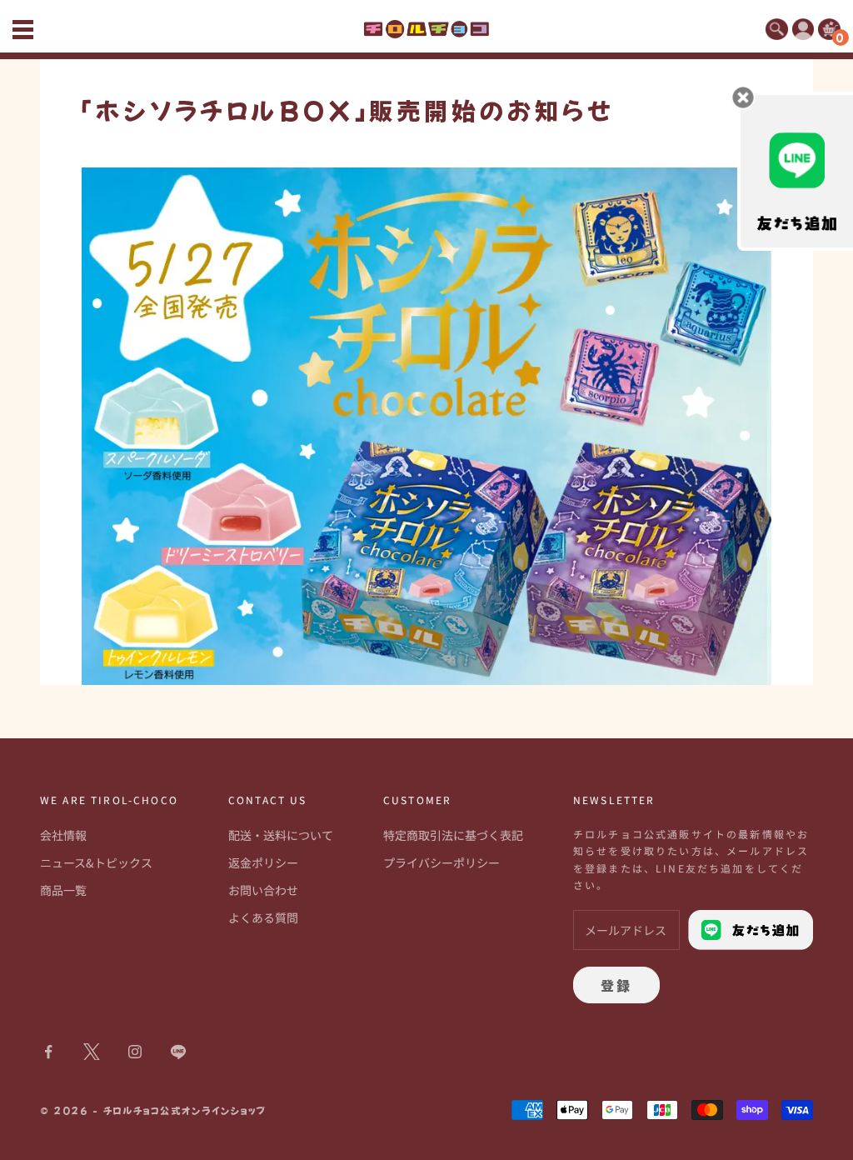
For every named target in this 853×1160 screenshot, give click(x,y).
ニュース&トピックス (96, 862)
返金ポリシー (263, 862)
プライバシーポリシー (441, 862)
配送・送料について (280, 835)
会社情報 (63, 835)
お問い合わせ (263, 890)
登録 (616, 985)
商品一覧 (63, 890)
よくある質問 (263, 917)
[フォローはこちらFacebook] (48, 1051)
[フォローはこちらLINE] (178, 1051)
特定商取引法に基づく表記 (453, 835)
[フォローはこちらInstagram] (135, 1051)
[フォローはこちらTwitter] (91, 1051)
